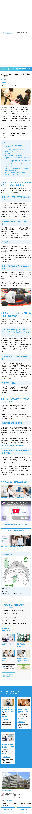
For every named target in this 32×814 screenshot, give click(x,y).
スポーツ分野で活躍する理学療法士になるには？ (17, 168)
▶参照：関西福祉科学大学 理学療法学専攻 (12, 446)
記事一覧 (8, 69)
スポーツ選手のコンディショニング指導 (14, 155)
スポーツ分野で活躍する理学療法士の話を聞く (15, 172)
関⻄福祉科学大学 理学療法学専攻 (13, 175)
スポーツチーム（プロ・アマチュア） (13, 163)
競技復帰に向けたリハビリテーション (13, 151)
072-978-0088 (9, 800)
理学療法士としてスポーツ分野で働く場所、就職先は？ (17, 158)
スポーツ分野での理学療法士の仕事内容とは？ (15, 149)
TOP (3, 69)
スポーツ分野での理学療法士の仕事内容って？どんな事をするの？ (17, 146)
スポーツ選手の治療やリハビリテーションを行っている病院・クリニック (17, 161)
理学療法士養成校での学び (11, 170)
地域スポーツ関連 (9, 166)
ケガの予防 (7, 153)
